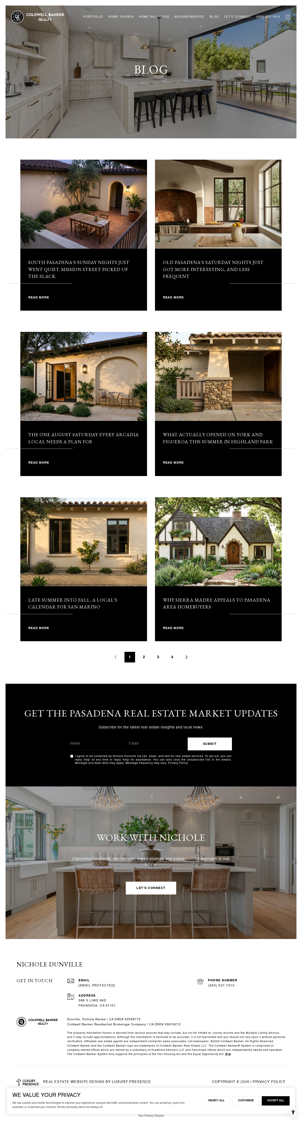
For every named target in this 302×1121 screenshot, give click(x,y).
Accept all (275, 1100)
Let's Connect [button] (151, 888)
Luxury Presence (131, 1082)
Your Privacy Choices (151, 1116)
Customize (246, 1100)
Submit (210, 743)
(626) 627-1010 (221, 985)
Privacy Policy (178, 763)
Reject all (216, 1100)
